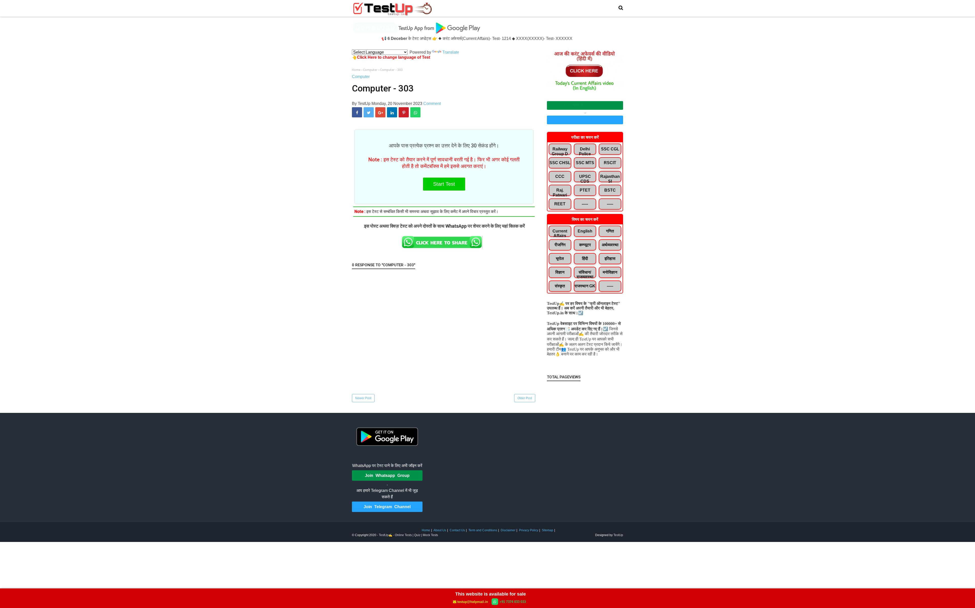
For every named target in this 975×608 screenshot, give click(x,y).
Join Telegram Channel (585, 120)
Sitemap (547, 530)
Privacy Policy (528, 530)
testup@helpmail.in (472, 602)
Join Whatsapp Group (585, 105)
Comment (432, 103)
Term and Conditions (482, 530)
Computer (361, 76)
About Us (439, 530)
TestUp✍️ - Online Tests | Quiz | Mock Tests (408, 535)
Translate (450, 52)
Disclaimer (508, 530)
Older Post (524, 398)
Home (426, 530)
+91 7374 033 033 (512, 602)
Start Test (444, 184)
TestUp (618, 535)
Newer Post (363, 398)
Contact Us (457, 530)
